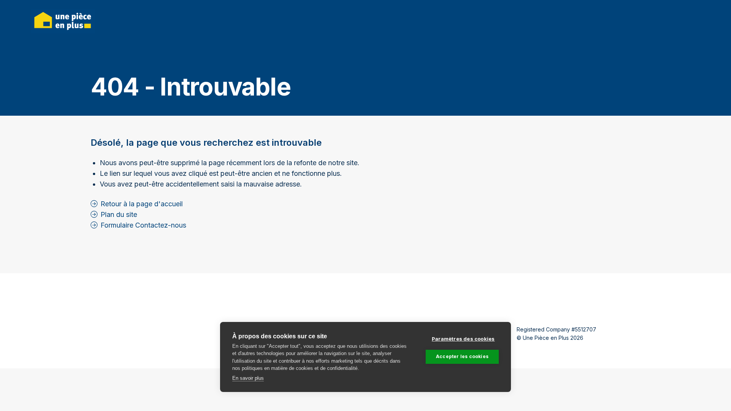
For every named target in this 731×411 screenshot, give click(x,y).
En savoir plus (248, 378)
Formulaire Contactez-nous (143, 225)
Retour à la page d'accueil (142, 204)
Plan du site (119, 214)
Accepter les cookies (462, 356)
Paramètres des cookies (463, 339)
